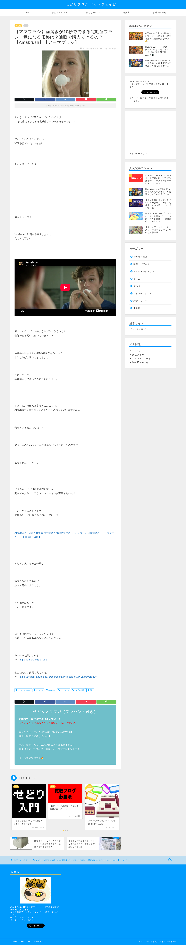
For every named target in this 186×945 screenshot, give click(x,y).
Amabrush (51, 690)
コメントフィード (141, 358)
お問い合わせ (159, 12)
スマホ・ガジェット (143, 271)
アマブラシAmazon (24, 690)
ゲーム (136, 279)
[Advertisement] (39, 186)
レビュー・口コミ (142, 293)
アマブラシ (39, 690)
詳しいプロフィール (24, 917)
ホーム (26, 12)
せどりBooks (93, 12)
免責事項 (37, 941)
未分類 (18, 26)
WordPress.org (140, 362)
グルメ (136, 286)
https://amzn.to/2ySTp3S (33, 659)
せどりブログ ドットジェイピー (93, 4)
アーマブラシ (64, 690)
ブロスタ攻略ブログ (139, 329)
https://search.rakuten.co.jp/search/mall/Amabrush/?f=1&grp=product (58, 677)
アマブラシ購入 (79, 690)
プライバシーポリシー (25, 920)
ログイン (137, 350)
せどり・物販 (140, 257)
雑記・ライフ (140, 301)
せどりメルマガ (60, 12)
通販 (91, 690)
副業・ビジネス (141, 264)
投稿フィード (139, 354)
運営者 (126, 12)
